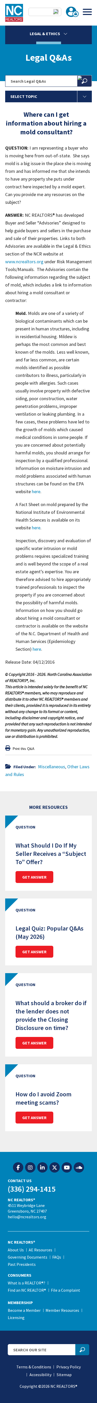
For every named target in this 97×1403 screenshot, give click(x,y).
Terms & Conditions (33, 1366)
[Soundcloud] (79, 1167)
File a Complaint (65, 1290)
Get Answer (34, 877)
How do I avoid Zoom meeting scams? (43, 1098)
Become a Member (24, 1310)
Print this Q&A (23, 749)
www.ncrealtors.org (24, 262)
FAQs (56, 1257)
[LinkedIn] (42, 1167)
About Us (16, 1249)
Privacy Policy (68, 1366)
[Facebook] (18, 1167)
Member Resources (62, 1310)
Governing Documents (27, 1257)
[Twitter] (54, 1167)
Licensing (16, 1317)
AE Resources (40, 1249)
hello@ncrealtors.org (27, 1216)
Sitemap (64, 1374)
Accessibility (40, 1374)
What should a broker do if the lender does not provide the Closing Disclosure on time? (51, 1015)
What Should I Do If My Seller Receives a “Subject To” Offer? (51, 853)
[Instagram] (30, 1167)
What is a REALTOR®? (26, 1282)
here (36, 491)
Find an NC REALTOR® (27, 1290)
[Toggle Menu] (87, 12)
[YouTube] (67, 1167)
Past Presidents (22, 1264)
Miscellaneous (51, 767)
